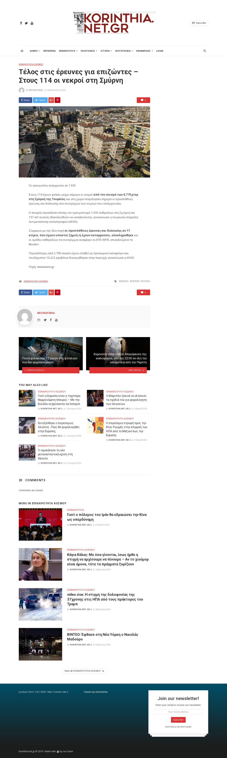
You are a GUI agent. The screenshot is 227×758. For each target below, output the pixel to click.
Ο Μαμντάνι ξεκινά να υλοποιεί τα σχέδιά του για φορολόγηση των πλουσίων (126, 400)
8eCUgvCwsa (36, 90)
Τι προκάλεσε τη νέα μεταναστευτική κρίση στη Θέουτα (55, 454)
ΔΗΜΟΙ (34, 50)
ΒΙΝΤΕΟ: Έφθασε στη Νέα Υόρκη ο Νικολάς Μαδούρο (102, 636)
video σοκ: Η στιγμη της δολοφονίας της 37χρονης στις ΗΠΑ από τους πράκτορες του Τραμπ (105, 599)
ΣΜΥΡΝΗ (135, 281)
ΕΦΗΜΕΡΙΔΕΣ (143, 50)
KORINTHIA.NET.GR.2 (51, 408)
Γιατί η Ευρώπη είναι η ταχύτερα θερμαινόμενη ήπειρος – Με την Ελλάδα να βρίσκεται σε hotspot (59, 400)
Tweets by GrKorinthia (96, 691)
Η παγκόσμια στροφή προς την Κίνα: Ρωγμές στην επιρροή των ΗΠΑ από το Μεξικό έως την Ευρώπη (126, 429)
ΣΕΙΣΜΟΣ (124, 281)
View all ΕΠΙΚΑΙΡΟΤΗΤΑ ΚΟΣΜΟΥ (82, 670)
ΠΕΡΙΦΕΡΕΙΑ (49, 50)
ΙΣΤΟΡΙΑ (105, 50)
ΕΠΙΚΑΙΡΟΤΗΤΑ (67, 50)
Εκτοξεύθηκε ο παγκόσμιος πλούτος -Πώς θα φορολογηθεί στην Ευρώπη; (58, 427)
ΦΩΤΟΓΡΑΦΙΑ (123, 50)
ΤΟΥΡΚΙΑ (146, 281)
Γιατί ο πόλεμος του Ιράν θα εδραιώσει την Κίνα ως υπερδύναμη (107, 517)
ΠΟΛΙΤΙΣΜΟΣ (88, 50)
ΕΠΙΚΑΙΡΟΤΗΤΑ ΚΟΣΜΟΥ (31, 64)
